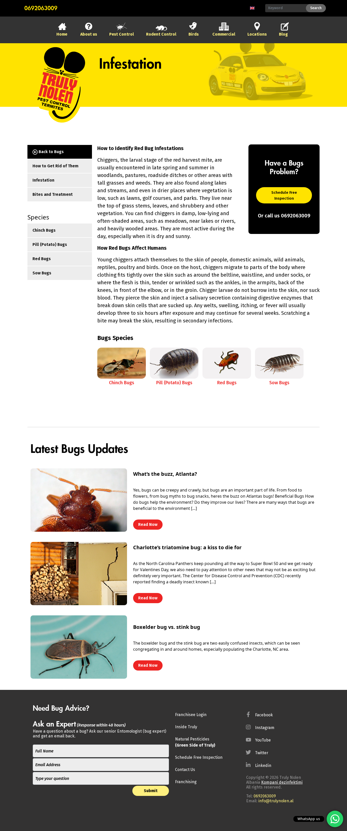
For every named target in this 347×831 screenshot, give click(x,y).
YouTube (263, 740)
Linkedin (263, 765)
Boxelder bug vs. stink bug (166, 627)
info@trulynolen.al (275, 800)
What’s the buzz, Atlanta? (165, 473)
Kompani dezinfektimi (282, 782)
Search (316, 8)
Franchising (186, 781)
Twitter (261, 752)
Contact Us (185, 769)
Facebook (264, 715)
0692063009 (40, 8)
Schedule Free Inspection (284, 195)
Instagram (264, 727)
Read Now (147, 524)
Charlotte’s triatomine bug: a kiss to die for (187, 547)
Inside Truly (186, 726)
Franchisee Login (191, 714)
